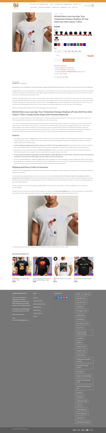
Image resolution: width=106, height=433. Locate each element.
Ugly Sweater (58, 4)
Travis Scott (80, 418)
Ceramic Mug (55, 7)
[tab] (15, 83)
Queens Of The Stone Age (83, 376)
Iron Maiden (80, 338)
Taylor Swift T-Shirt (82, 401)
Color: (56, 41)
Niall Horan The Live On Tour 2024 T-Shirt (63, 279)
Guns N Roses (80, 319)
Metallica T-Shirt (81, 351)
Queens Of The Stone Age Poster (83, 381)
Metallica (79, 342)
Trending (65, 73)
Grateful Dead (80, 315)
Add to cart (68, 60)
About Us (75, 7)
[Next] (93, 272)
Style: (56, 30)
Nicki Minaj (80, 371)
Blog (69, 7)
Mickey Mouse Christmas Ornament (83, 360)
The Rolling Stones (81, 409)
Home (34, 4)
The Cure (79, 405)
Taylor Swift (80, 396)
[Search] (30, 4)
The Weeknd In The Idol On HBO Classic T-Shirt (20, 279)
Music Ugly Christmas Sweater (82, 366)
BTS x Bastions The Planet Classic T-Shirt (83, 279)
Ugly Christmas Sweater (83, 422)
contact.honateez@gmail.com (62, 191)
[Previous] (12, 272)
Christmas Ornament (44, 7)
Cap (80, 4)
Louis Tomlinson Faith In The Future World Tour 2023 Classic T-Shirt (42, 279)
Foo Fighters (80, 306)
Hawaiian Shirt (67, 4)
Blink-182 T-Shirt (81, 302)
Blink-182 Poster (81, 298)
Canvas (75, 4)
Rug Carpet (34, 7)
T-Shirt (51, 4)
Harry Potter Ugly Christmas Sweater (82, 333)
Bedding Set (63, 7)
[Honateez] (20, 5)
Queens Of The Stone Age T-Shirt (84, 387)
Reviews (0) (23, 83)
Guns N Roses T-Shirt (82, 323)
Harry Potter (80, 327)
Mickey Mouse (81, 355)
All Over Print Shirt (42, 4)
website (52, 102)
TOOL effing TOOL (82, 413)
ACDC (78, 294)
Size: (55, 48)
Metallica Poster (81, 346)
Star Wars (79, 392)
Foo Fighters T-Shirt (82, 311)
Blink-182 (86, 294)
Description (15, 83)
